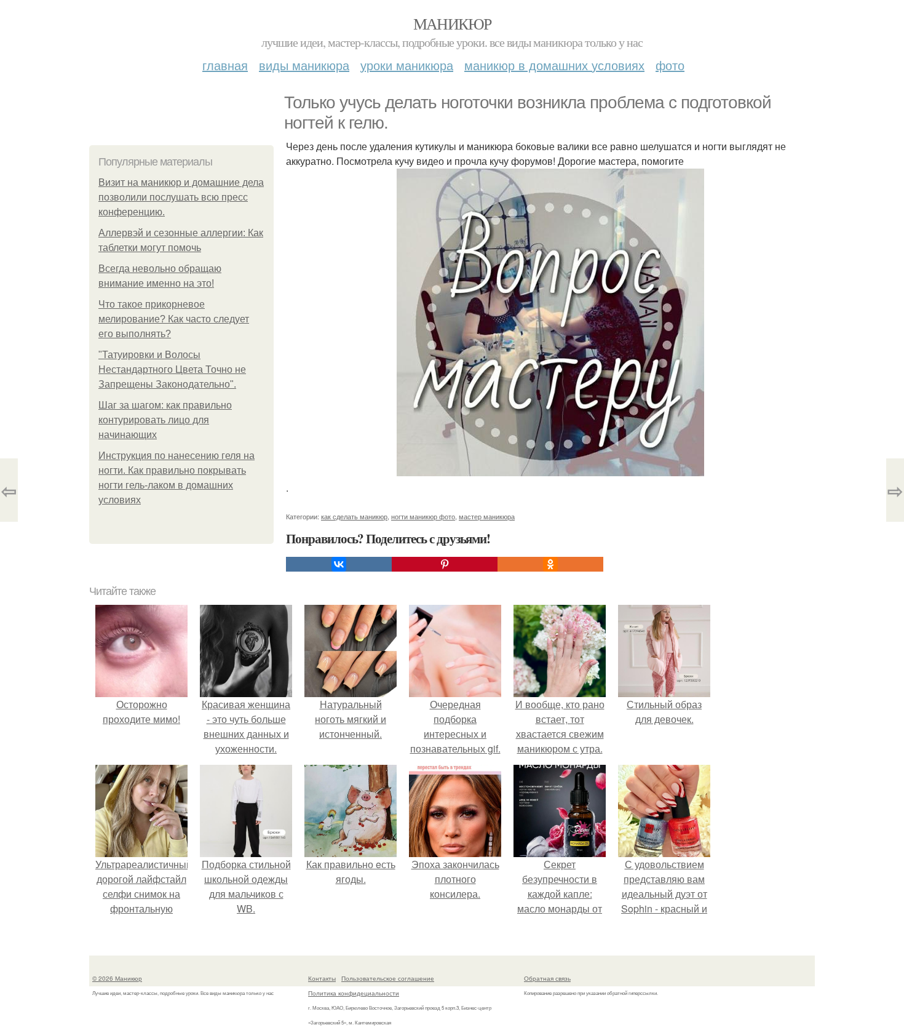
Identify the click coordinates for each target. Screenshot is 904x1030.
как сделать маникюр (354, 516)
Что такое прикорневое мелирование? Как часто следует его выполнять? (173, 319)
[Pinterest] (445, 564)
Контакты (322, 978)
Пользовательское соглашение (387, 978)
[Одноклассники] (550, 564)
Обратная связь (547, 978)
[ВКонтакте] (339, 564)
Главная (225, 65)
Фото (670, 65)
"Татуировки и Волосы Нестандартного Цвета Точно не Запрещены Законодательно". (172, 369)
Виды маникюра (304, 65)
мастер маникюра (487, 516)
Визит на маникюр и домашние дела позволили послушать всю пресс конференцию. (181, 197)
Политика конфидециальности (353, 993)
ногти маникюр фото (423, 516)
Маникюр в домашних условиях (554, 65)
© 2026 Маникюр (117, 978)
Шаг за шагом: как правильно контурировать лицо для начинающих (165, 420)
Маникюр (452, 23)
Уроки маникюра (406, 65)
